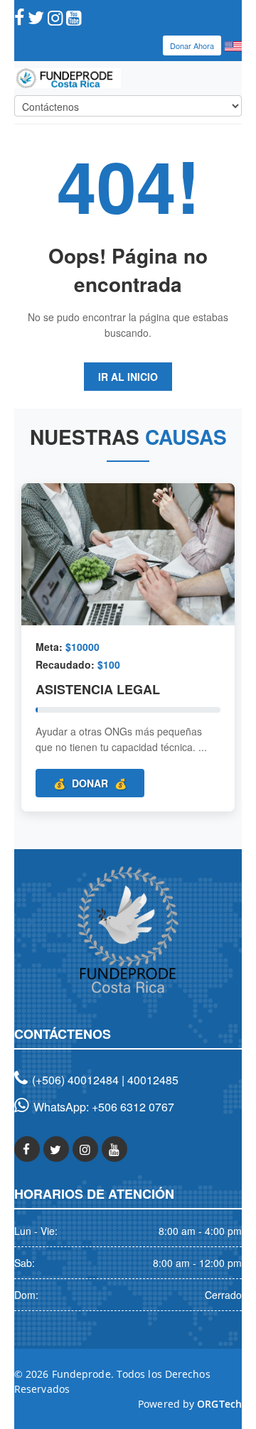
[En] (233, 45)
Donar (90, 783)
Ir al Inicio (128, 377)
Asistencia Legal (98, 689)
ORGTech (219, 1404)
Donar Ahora (192, 45)
